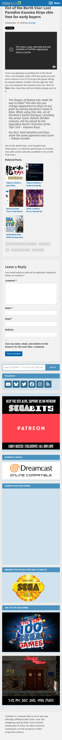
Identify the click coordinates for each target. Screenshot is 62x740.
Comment (11, 280)
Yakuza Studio (38, 250)
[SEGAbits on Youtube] (8, 384)
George (32, 23)
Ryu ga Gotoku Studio (21, 250)
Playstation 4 (44, 244)
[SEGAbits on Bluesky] (16, 384)
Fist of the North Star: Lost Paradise (21, 244)
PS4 (7, 250)
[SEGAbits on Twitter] (24, 384)
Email (8, 319)
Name (9, 308)
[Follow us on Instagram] (40, 384)
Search (52, 367)
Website (9, 329)
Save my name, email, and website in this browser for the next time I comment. (26, 345)
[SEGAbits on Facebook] (32, 384)
